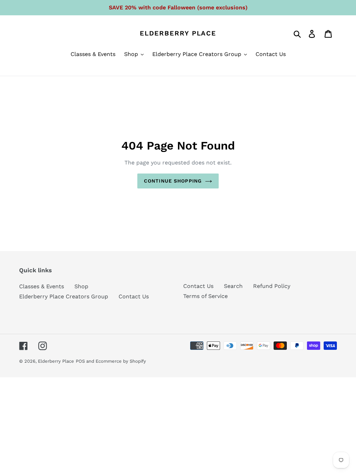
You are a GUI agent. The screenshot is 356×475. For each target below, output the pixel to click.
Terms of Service (205, 296)
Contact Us (134, 296)
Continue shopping (173, 181)
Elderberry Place (178, 33)
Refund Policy (271, 286)
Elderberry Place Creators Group (63, 296)
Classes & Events (41, 286)
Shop (81, 286)
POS (80, 361)
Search (233, 286)
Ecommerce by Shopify (121, 361)
